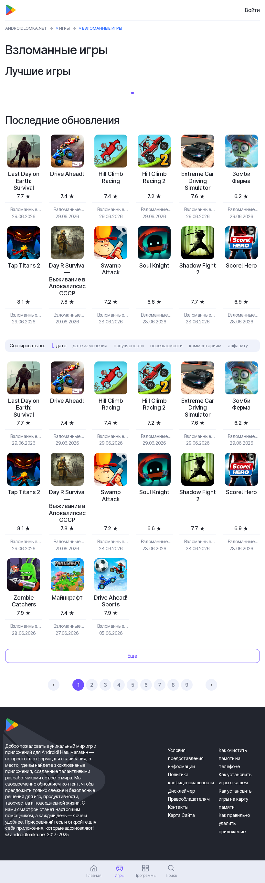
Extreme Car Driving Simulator (197, 180)
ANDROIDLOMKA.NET (26, 28)
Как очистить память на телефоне (233, 758)
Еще (132, 656)
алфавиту (238, 345)
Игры (64, 28)
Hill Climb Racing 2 (154, 177)
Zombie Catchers (24, 601)
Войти (252, 10)
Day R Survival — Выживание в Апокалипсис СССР (67, 279)
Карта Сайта (181, 815)
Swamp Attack (111, 269)
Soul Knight (154, 265)
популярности (129, 345)
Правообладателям (189, 799)
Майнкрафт (67, 597)
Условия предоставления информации (186, 758)
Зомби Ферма (241, 177)
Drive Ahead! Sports (111, 601)
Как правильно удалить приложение (234, 823)
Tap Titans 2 (23, 265)
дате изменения (90, 345)
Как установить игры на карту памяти (235, 799)
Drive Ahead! (67, 173)
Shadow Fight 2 (197, 269)
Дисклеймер (181, 791)
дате (61, 345)
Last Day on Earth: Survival (23, 180)
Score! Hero (241, 265)
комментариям (205, 345)
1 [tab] (132, 93)
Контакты (178, 807)
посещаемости (166, 345)
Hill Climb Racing (111, 177)
